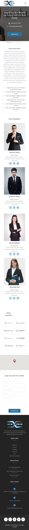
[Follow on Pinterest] (21, 42)
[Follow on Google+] (19, 42)
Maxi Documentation (14, 456)
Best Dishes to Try (14, 475)
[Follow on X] (10, 519)
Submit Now (14, 411)
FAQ (15, 453)
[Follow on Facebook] (14, 42)
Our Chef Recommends (14, 467)
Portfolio (14, 449)
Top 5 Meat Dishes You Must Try (14, 471)
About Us (14, 445)
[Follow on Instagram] (14, 519)
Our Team (14, 451)
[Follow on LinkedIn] (19, 519)
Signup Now (14, 34)
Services (14, 447)
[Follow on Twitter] (16, 42)
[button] (15, 361)
